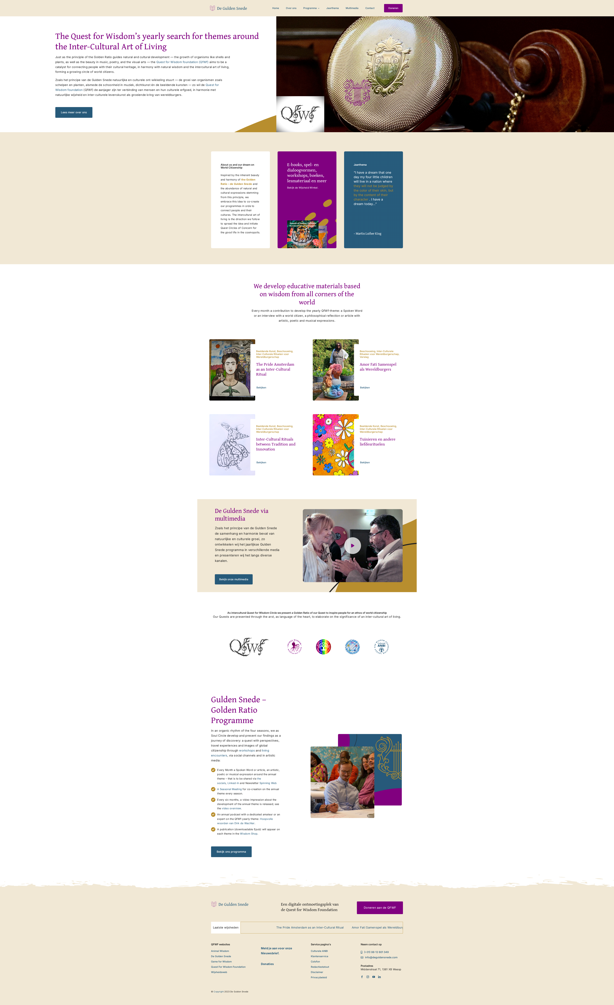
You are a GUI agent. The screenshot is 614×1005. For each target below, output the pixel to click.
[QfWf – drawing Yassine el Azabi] (249, 630)
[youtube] (373, 977)
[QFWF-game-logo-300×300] (352, 640)
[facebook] (362, 977)
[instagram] (367, 977)
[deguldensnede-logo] (228, 6)
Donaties (267, 964)
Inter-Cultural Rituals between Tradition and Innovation (275, 444)
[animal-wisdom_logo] (294, 640)
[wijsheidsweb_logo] (323, 640)
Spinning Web (268, 783)
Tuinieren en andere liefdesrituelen (377, 441)
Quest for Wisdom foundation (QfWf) (182, 62)
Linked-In (234, 783)
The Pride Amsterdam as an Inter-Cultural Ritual (275, 369)
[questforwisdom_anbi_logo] (381, 640)
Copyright (219, 991)
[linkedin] (379, 977)
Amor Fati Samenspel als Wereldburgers (378, 366)
